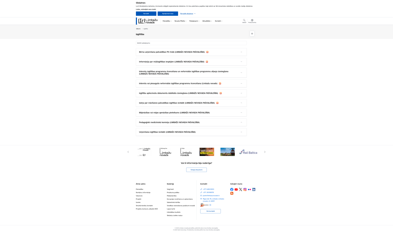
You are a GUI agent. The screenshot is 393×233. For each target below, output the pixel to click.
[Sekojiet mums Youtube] (236, 189)
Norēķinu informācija (143, 192)
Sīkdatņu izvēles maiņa (174, 215)
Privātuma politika (173, 192)
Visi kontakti (210, 211)
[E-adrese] (204, 205)
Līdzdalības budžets (173, 212)
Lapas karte (171, 209)
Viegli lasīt (170, 189)
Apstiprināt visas (167, 14)
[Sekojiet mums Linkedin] (253, 189)
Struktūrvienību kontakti (144, 206)
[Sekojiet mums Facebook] (231, 189)
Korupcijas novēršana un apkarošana (180, 199)
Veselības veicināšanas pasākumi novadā (181, 206)
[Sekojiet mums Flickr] (249, 189)
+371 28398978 (208, 192)
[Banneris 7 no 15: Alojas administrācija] (186, 152)
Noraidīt (146, 14)
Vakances (139, 196)
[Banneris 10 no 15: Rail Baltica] (248, 152)
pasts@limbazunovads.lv (211, 196)
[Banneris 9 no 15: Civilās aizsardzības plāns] (227, 152)
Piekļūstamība (171, 196)
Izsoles (138, 202)
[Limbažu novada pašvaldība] (148, 21)
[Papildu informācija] (210, 205)
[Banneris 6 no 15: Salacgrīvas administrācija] (165, 152)
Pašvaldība (139, 189)
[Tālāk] (265, 151)
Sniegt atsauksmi (196, 170)
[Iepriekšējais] (128, 151)
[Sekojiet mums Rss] (231, 193)
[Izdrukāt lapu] (252, 33)
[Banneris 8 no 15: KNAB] (207, 152)
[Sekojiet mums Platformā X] (240, 189)
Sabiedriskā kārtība (173, 202)
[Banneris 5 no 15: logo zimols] (145, 152)
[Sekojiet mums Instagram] (245, 189)
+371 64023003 (208, 189)
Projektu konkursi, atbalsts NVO (147, 209)
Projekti (138, 199)
